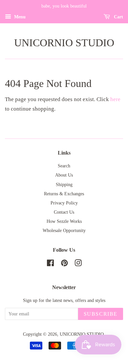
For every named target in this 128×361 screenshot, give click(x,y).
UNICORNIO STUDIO (64, 43)
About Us (64, 175)
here (115, 99)
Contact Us (64, 212)
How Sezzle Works (64, 221)
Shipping (64, 184)
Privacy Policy (64, 202)
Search (64, 165)
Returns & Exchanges (64, 193)
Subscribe (100, 314)
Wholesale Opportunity (64, 230)
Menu (19, 16)
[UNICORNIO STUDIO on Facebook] (50, 264)
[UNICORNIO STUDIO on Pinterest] (64, 264)
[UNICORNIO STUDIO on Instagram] (78, 264)
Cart (118, 16)
